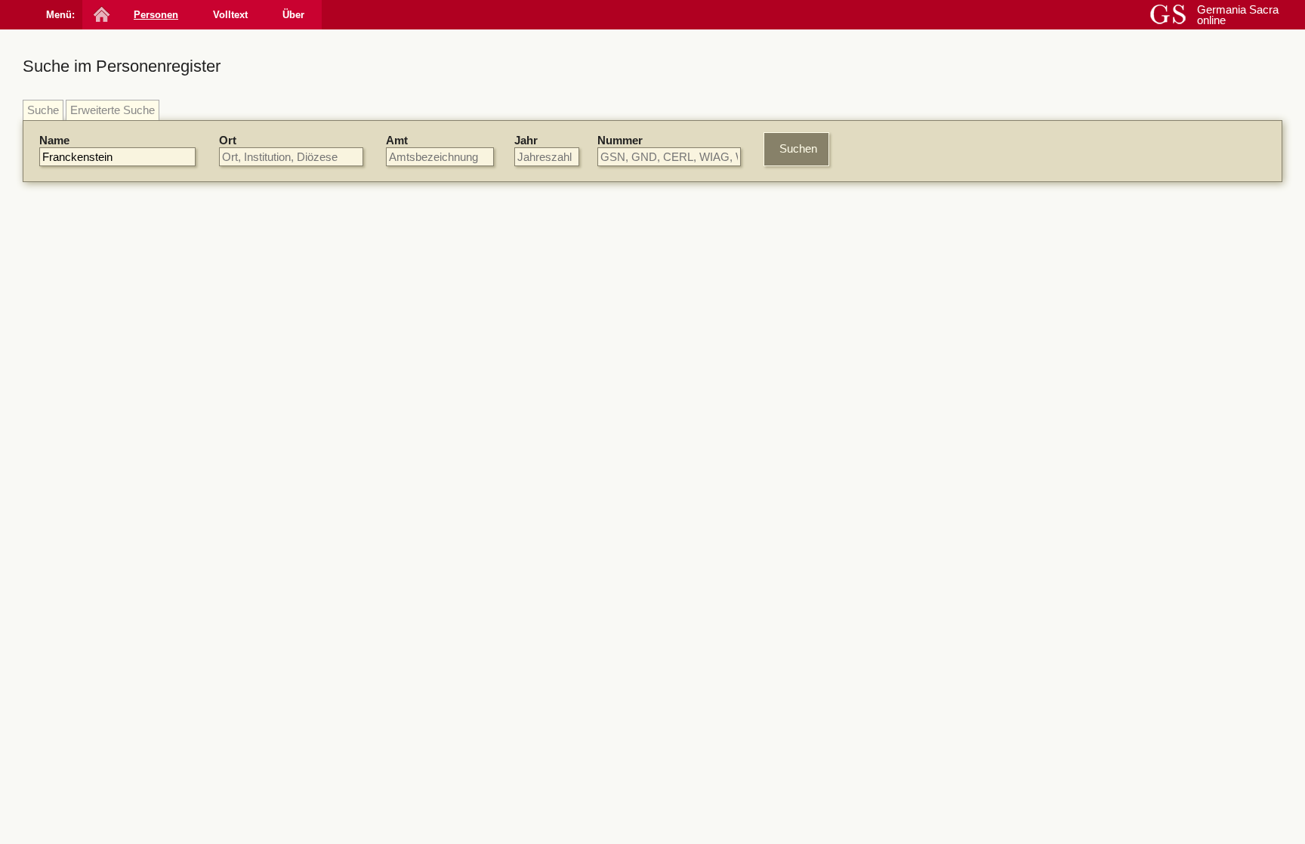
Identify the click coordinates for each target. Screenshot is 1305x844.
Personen (156, 14)
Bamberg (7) (1032, 428)
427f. (665, 818)
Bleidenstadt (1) (1039, 469)
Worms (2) (1027, 455)
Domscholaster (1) (1047, 698)
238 (626, 385)
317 (626, 474)
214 (590, 818)
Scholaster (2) (1035, 656)
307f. (684, 639)
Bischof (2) (1027, 628)
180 (757, 793)
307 (717, 333)
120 (733, 793)
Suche (43, 110)
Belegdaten (421, 233)
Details (918, 260)
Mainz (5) (1024, 441)
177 (670, 742)
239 (847, 422)
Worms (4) (1027, 310)
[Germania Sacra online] (100, 14)
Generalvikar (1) (1041, 712)
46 (780, 831)
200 (670, 257)
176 (670, 422)
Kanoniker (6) (1034, 614)
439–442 (704, 818)
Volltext (230, 14)
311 (625, 295)
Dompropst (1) (1036, 684)
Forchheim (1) (1035, 483)
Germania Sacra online (1238, 14)
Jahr (526, 140)
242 (614, 818)
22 (744, 831)
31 (762, 831)
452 (741, 818)
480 (690, 806)
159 (644, 333)
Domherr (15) (1034, 600)
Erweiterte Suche (112, 110)
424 (638, 818)
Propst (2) (1025, 642)
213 (782, 793)
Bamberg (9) (1032, 282)
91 (623, 333)
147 (626, 639)
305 (692, 333)
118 (709, 793)
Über (293, 14)
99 (497, 818)
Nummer (620, 140)
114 (517, 818)
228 (626, 704)
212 (668, 512)
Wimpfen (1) (1031, 497)
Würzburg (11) (1036, 268)
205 (694, 549)
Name (54, 140)
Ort (227, 140)
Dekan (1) (1025, 670)
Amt (397, 140)
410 (711, 639)
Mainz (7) (1024, 296)
